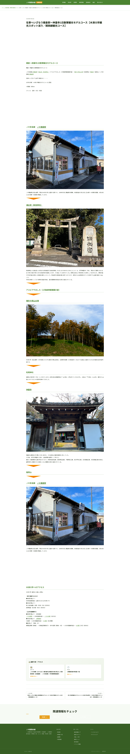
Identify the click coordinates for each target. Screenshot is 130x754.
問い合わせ (100, 2)
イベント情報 (77, 744)
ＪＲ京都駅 (29, 616)
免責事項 (104, 751)
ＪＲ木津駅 (47, 616)
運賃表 (75, 2)
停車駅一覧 (56, 717)
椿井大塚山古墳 (79, 72)
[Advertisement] (65, 44)
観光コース (76, 739)
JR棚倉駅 (34, 72)
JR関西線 (38, 619)
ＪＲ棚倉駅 (41, 127)
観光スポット (77, 734)
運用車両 (88, 2)
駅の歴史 (76, 742)
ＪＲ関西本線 (31, 2)
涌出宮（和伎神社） (43, 72)
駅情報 (64, 2)
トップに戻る (83, 717)
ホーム (3, 7)
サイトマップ (94, 734)
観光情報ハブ (77, 732)
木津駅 (45, 621)
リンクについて (95, 732)
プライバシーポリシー (95, 751)
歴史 (94, 2)
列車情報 (59, 739)
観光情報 (81, 2)
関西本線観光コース (14, 7)
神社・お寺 (77, 737)
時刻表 (69, 2)
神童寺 (92, 72)
